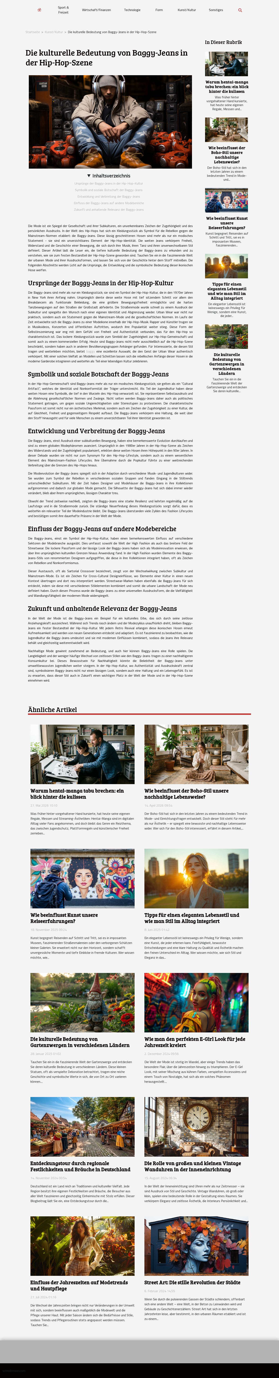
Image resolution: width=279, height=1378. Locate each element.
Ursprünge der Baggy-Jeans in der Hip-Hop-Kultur (109, 183)
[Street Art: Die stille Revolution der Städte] (196, 1245)
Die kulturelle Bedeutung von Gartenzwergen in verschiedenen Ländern (226, 364)
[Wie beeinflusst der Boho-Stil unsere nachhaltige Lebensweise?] (226, 130)
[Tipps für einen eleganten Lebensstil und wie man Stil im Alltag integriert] (226, 266)
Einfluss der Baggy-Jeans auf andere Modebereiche (109, 202)
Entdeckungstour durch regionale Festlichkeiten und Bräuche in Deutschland (80, 1166)
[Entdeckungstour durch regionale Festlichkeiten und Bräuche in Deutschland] (82, 1126)
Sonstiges (216, 9)
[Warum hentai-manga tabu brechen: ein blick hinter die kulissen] (226, 64)
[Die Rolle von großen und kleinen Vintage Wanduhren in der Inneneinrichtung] (196, 1126)
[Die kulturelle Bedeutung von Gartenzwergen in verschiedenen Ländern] (226, 336)
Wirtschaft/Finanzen (96, 9)
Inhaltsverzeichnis (111, 175)
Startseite (33, 31)
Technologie (132, 9)
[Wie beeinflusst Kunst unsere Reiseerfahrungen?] (226, 200)
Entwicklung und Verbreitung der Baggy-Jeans (108, 196)
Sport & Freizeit (63, 10)
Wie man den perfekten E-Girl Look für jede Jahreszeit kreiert (194, 1041)
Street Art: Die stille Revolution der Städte (192, 1282)
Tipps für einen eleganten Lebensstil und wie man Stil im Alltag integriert (227, 291)
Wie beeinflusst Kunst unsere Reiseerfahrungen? (227, 222)
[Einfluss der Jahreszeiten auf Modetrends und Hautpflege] (82, 1245)
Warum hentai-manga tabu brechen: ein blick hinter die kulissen (227, 86)
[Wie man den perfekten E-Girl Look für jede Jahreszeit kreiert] (196, 1002)
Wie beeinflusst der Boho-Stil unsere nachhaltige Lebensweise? (226, 154)
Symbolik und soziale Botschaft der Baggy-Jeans (109, 189)
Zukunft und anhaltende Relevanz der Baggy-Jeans (109, 209)
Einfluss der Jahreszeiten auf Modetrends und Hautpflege (79, 1285)
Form (159, 9)
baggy (90, 351)
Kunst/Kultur (187, 9)
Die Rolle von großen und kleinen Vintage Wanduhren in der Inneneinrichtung (192, 1166)
